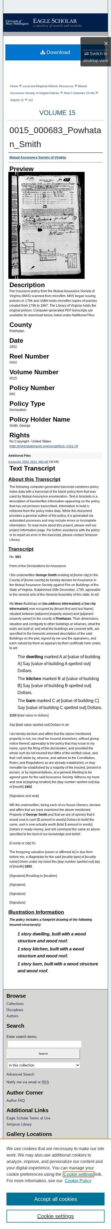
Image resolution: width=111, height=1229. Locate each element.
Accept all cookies (55, 1199)
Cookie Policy (78, 1180)
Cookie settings (78, 1174)
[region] (55, 1184)
